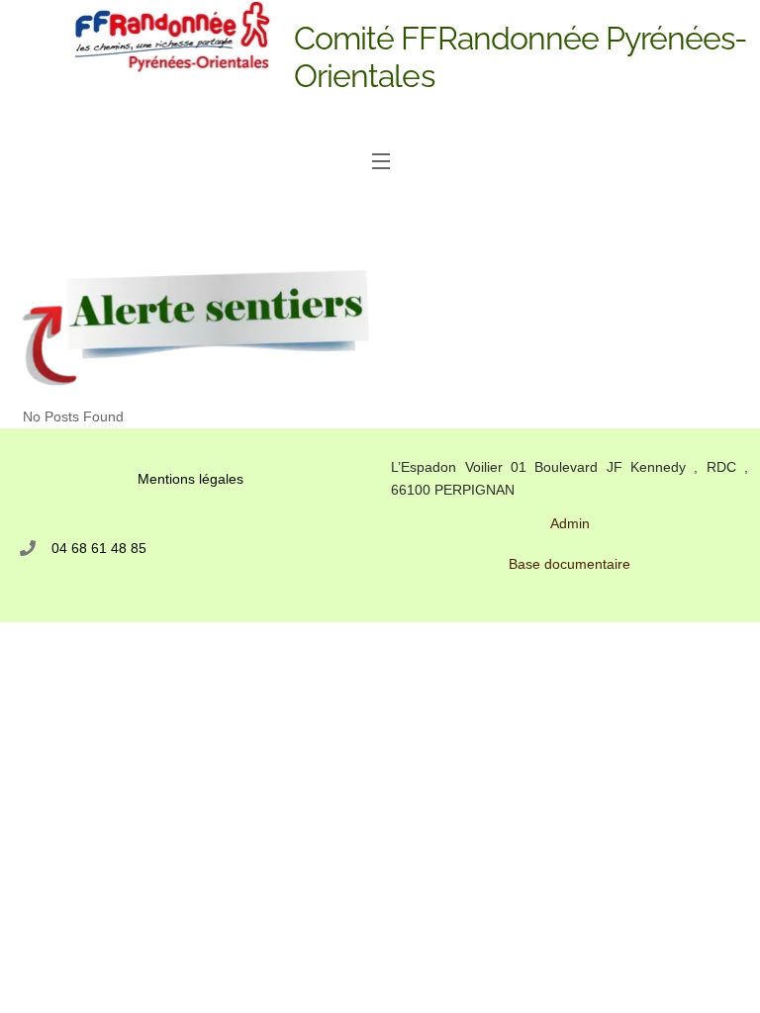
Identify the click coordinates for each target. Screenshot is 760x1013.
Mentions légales (190, 479)
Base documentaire (569, 564)
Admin (570, 523)
